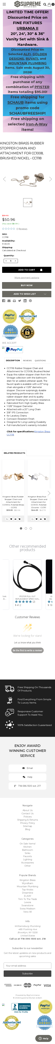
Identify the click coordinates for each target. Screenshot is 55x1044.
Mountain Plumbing (27, 886)
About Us (28, 810)
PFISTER (42, 87)
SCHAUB (15, 102)
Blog (27, 829)
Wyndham (27, 883)
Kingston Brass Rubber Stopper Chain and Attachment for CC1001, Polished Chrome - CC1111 (38, 502)
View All (27, 911)
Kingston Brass (27, 880)
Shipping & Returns (27, 819)
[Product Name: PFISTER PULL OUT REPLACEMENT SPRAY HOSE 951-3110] (27, 584)
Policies (28, 816)
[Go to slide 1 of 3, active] (21, 528)
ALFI (27, 54)
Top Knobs (27, 889)
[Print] (14, 301)
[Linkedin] (25, 301)
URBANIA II (27, 28)
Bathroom (27, 850)
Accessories (27, 862)
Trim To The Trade (27, 899)
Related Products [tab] (14, 453)
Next (49, 493)
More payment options (27, 277)
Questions (40, 360)
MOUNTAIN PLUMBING (27, 63)
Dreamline (27, 892)
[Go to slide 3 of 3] (31, 528)
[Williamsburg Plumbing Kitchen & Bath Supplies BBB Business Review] (21, 1006)
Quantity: (9, 255)
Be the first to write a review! (27, 650)
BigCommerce (33, 995)
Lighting (27, 859)
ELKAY (27, 896)
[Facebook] (3, 301)
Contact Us (27, 813)
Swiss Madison (27, 908)
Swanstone (27, 905)
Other (27, 865)
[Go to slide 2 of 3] (26, 528)
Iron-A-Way (36, 124)
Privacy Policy (27, 823)
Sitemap (27, 826)
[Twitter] (19, 301)
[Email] (9, 301)
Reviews (27, 360)
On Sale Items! (27, 843)
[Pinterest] (30, 301)
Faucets (27, 856)
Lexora (27, 902)
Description (13, 360)
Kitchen (27, 846)
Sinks (27, 853)
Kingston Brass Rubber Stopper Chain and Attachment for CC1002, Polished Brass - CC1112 (13, 502)
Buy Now (27, 285)
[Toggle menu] (4, 4)
